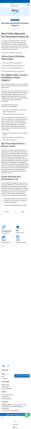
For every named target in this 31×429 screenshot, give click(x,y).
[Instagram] (8, 366)
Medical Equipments (7, 388)
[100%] (18, 237)
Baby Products (5, 384)
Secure (4, 240)
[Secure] (4, 237)
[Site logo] (15, 5)
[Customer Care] (4, 227)
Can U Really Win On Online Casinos (10, 104)
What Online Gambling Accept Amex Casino (15, 205)
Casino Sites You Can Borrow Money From (11, 52)
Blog (3, 376)
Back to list (15, 211)
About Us (4, 374)
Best (17, 230)
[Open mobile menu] (2, 5)
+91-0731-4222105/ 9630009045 (10, 410)
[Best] (18, 227)
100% (17, 240)
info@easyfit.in (5, 408)
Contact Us (4, 378)
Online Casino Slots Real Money (9, 106)
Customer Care (6, 231)
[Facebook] (3, 366)
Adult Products (5, 386)
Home (14, 13)
